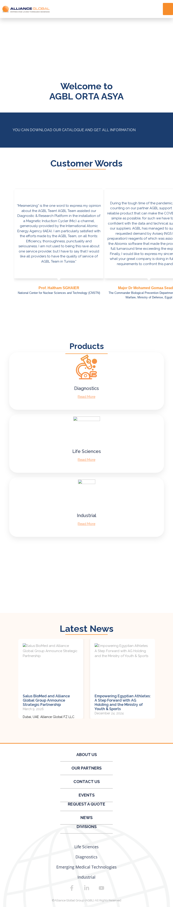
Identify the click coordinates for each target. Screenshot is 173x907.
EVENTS (87, 795)
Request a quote (86, 804)
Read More (86, 397)
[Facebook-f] (71, 888)
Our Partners (86, 768)
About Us (86, 754)
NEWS (86, 817)
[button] (84, 314)
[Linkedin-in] (86, 888)
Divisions (87, 826)
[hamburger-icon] (168, 9)
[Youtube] (101, 888)
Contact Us (86, 781)
